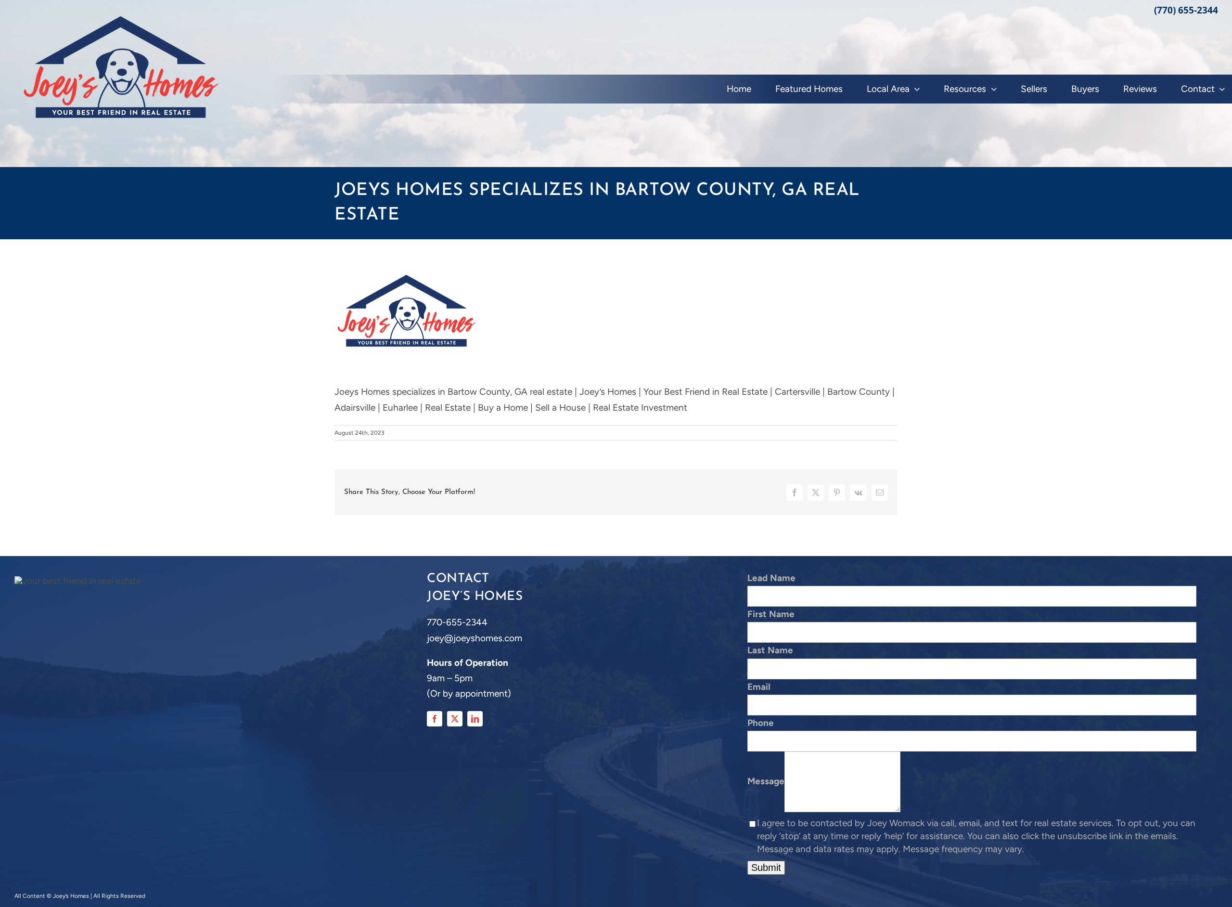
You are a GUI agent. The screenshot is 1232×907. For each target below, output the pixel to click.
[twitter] (454, 718)
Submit (766, 867)
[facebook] (434, 718)
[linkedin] (475, 718)
